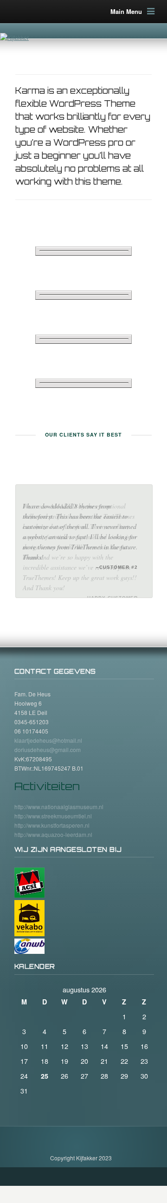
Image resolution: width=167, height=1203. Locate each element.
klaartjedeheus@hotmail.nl (48, 727)
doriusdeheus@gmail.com (47, 736)
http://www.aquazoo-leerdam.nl (53, 821)
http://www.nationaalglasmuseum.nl (58, 793)
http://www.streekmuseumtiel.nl (53, 802)
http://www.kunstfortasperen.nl (52, 812)
